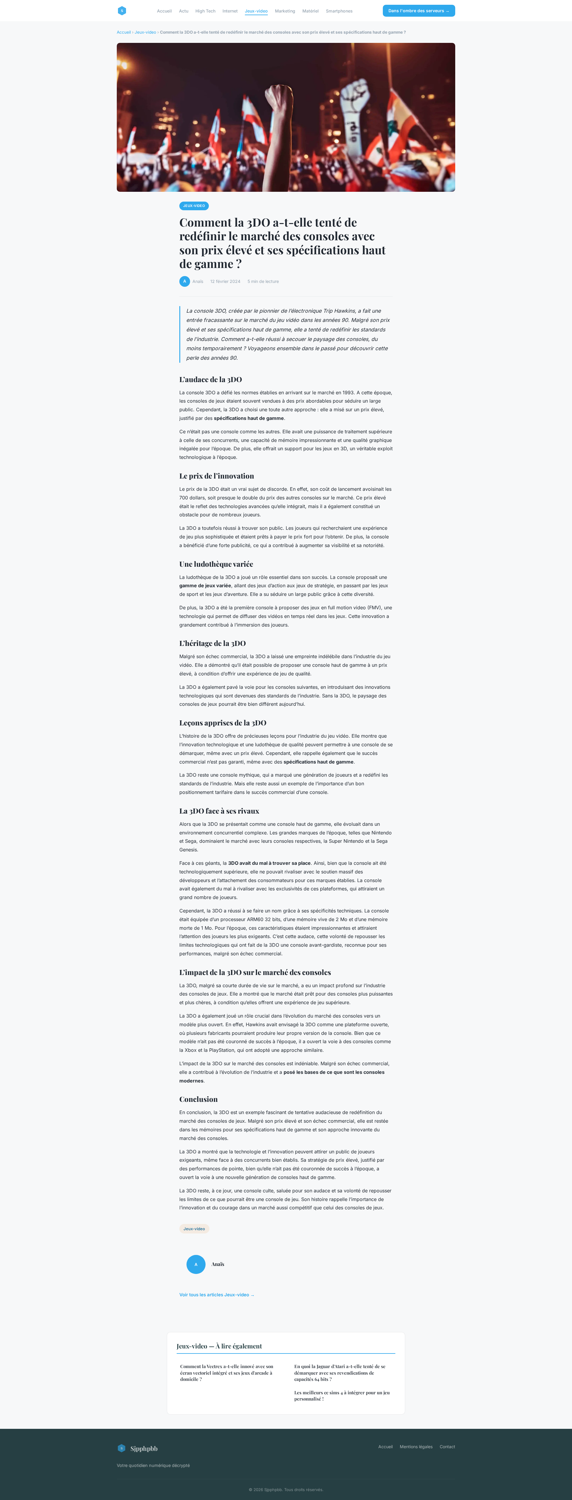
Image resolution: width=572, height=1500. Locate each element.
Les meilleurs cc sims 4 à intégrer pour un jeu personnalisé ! (342, 1396)
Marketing (285, 10)
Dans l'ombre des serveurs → (419, 10)
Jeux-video (256, 10)
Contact (447, 1446)
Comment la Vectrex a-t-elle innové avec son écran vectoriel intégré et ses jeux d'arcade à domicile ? (226, 1372)
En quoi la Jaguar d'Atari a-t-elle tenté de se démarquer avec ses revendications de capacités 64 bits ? (340, 1372)
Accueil (164, 10)
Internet (230, 10)
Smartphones (339, 10)
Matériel (310, 10)
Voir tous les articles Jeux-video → (217, 1294)
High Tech (205, 10)
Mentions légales (416, 1446)
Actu (183, 10)
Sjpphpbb (144, 1448)
